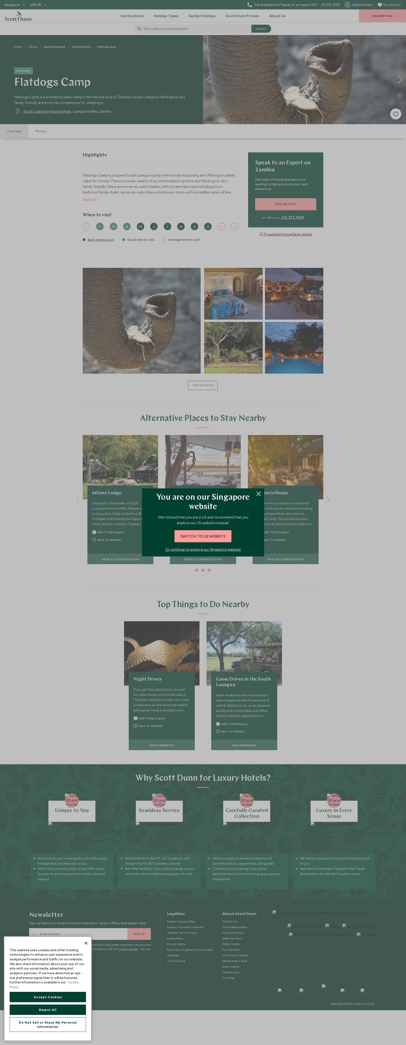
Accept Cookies (48, 997)
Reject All (48, 1010)
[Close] (86, 943)
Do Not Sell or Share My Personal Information (48, 1024)
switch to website (203, 536)
